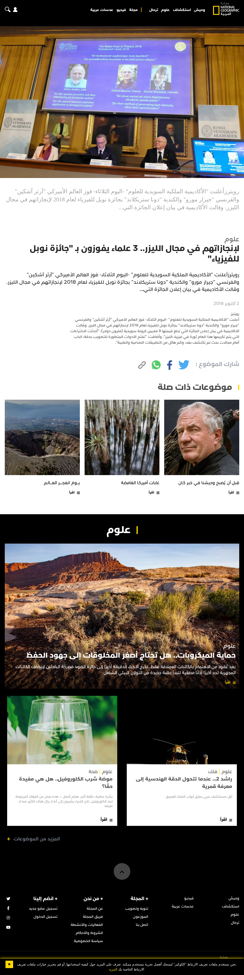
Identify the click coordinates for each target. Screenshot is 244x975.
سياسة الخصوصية (88, 941)
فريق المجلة (93, 916)
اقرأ (231, 492)
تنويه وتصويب (136, 908)
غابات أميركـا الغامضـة (140, 483)
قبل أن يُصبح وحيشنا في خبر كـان (208, 483)
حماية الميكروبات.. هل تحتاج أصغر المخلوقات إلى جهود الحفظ (131, 655)
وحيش (199, 9)
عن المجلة (95, 908)
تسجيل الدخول (45, 916)
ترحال (153, 9)
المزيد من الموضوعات (37, 839)
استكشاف (182, 9)
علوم (165, 9)
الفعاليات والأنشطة (87, 925)
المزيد (113, 969)
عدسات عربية (101, 9)
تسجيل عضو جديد (43, 908)
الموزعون (140, 916)
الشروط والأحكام (89, 933)
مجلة (133, 9)
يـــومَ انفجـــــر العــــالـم (62, 483)
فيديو (121, 9)
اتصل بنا (142, 925)
